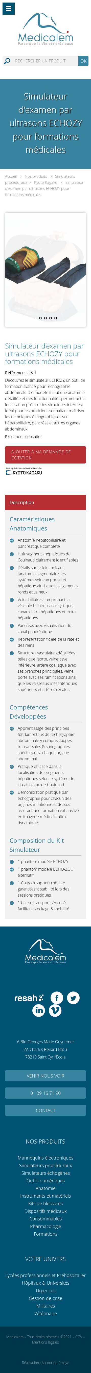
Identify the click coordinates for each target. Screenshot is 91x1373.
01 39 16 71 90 (45, 1093)
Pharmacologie (45, 1226)
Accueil (11, 176)
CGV (78, 1336)
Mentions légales (45, 1342)
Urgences (45, 1290)
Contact (45, 1110)
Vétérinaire (45, 1313)
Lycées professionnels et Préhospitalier (45, 1275)
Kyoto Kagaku (45, 182)
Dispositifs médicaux (46, 1211)
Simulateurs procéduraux (45, 1165)
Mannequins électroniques (45, 1158)
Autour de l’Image (55, 1362)
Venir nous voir (45, 1076)
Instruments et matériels (45, 1196)
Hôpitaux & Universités (45, 1283)
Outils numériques (46, 1181)
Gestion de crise (45, 1298)
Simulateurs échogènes (45, 1173)
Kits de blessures (45, 1203)
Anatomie (46, 1188)
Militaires (45, 1306)
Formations (45, 1234)
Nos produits (36, 176)
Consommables (46, 1219)
